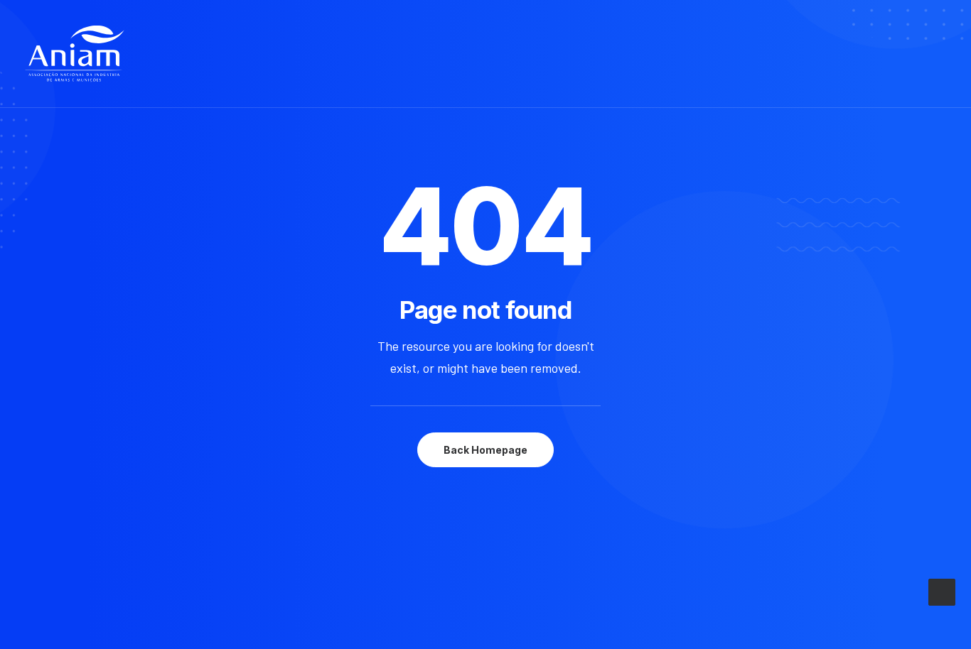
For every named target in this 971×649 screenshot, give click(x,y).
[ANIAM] (74, 54)
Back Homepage (485, 450)
